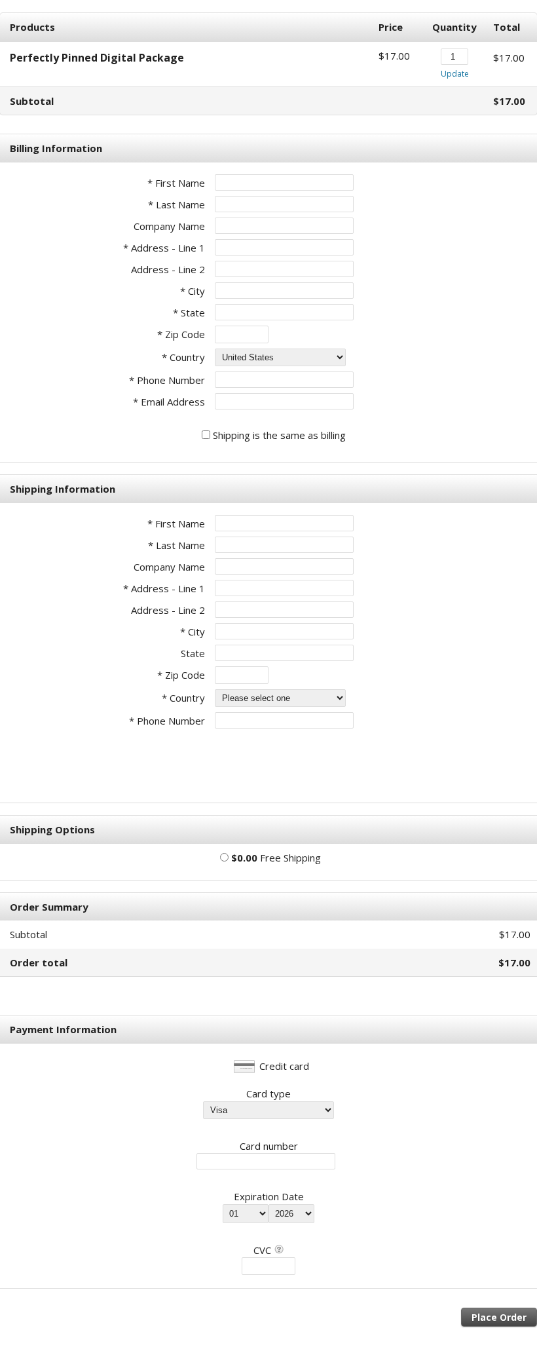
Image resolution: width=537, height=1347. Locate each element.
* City (192, 290)
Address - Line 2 (168, 269)
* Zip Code (181, 334)
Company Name (169, 226)
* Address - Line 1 (164, 247)
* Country (183, 357)
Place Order (499, 1317)
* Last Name (176, 204)
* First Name (176, 182)
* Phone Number (167, 720)
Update (455, 73)
